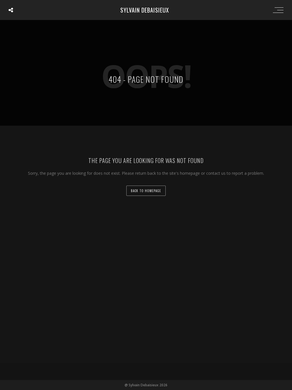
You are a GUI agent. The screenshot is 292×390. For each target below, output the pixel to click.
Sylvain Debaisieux (144, 10)
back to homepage (146, 190)
